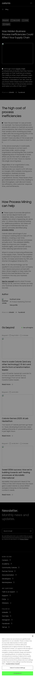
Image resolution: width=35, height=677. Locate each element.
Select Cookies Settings (17, 668)
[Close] (33, 636)
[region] (17, 655)
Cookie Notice (10, 664)
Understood (17, 673)
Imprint (17, 664)
